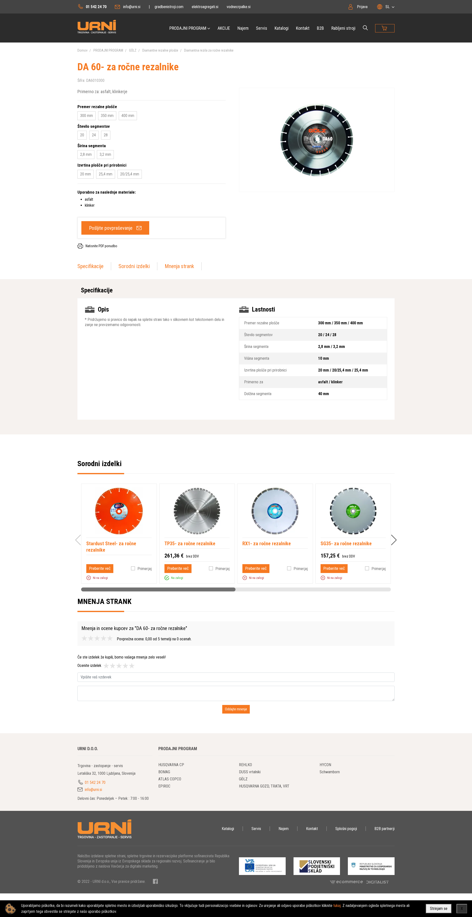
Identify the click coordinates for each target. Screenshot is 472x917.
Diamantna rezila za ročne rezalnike (209, 50)
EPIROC (164, 786)
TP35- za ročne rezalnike (189, 543)
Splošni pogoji (346, 828)
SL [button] (387, 6)
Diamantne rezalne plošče (160, 50)
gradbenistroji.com (169, 6)
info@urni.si (131, 6)
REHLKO (245, 764)
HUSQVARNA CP (171, 764)
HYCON (325, 764)
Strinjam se (438, 908)
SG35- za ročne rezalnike (346, 543)
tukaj (337, 905)
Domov (82, 50)
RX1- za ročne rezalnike (266, 543)
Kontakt (303, 28)
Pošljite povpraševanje (111, 228)
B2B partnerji (384, 828)
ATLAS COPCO (169, 779)
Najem (243, 28)
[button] (88, 577)
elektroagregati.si (205, 6)
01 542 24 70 (96, 6)
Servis (261, 28)
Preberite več (100, 568)
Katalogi (282, 28)
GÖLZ (132, 50)
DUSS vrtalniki (250, 772)
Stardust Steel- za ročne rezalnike (111, 547)
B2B (320, 28)
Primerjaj (144, 568)
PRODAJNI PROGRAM (187, 28)
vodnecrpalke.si (239, 6)
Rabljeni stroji (343, 28)
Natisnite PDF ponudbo (101, 246)
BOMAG (164, 772)
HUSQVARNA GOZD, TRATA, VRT (264, 786)
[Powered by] (348, 882)
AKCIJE (224, 28)
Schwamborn (330, 772)
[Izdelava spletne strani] (377, 882)
